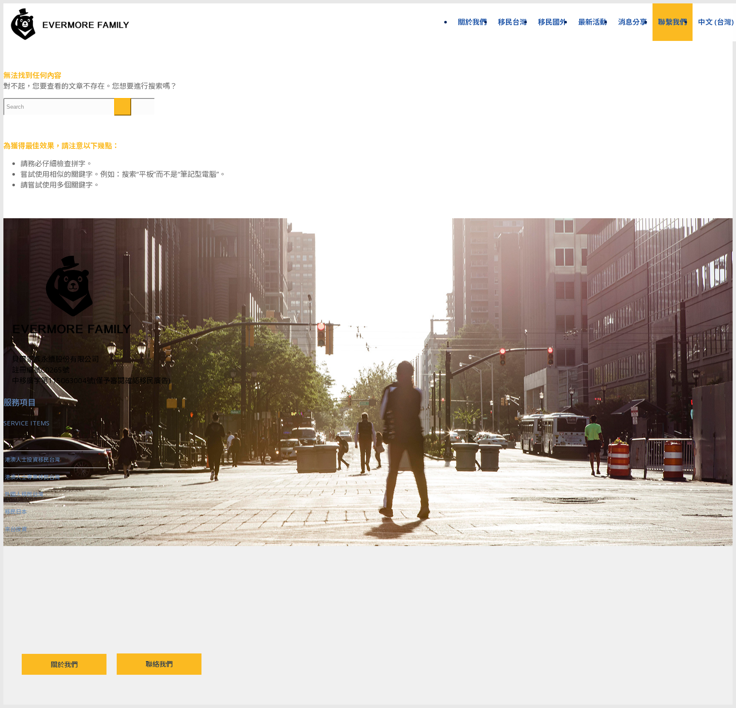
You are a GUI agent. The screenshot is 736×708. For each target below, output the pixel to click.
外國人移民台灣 (24, 494)
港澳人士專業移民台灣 (32, 477)
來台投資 (16, 529)
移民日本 (16, 511)
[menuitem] (472, 22)
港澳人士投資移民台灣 (32, 459)
